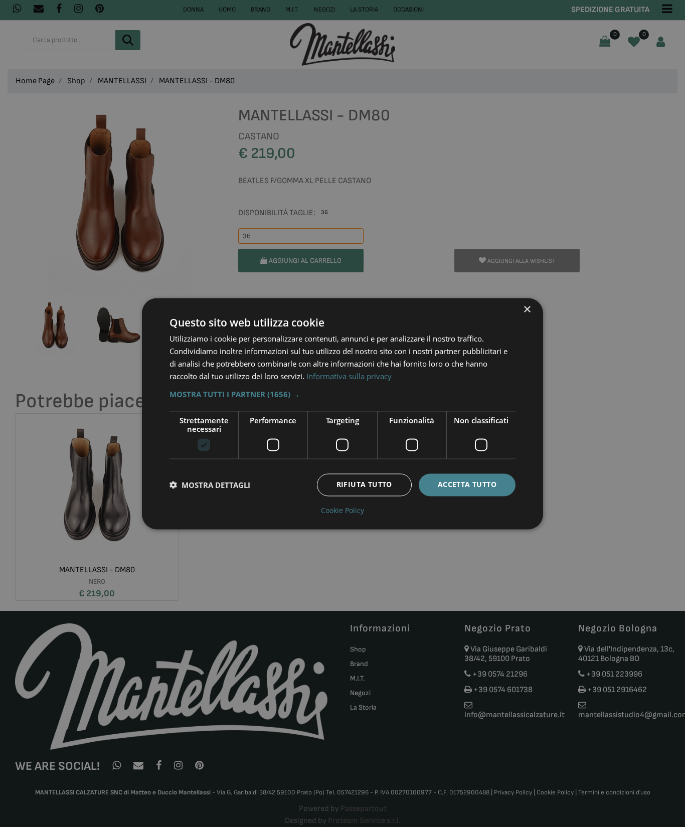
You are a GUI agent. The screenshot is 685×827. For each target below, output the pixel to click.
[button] (342, 394)
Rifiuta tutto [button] (364, 484)
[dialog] (342, 413)
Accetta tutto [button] (467, 484)
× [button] (527, 309)
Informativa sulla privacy (349, 376)
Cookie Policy (342, 510)
